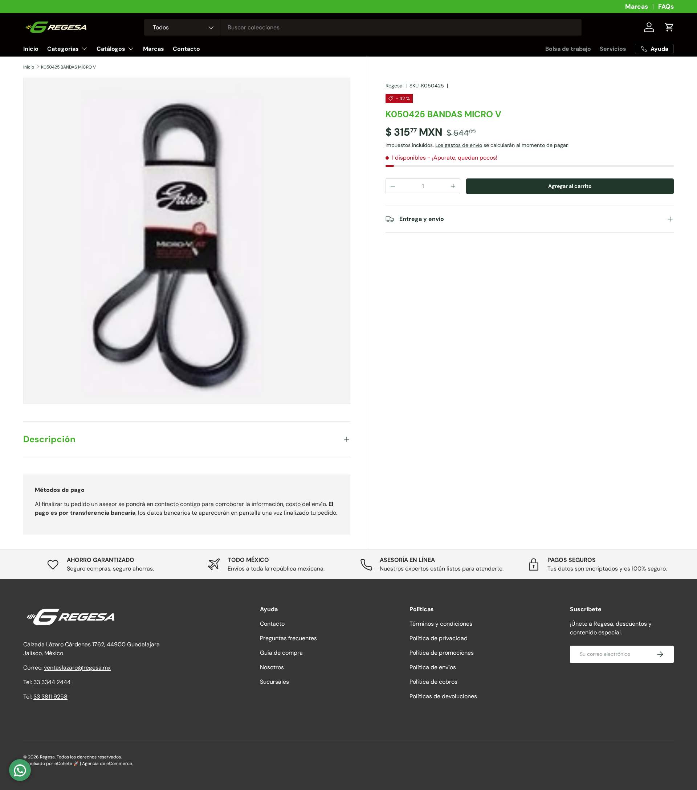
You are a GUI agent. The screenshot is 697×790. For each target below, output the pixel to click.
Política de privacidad (438, 638)
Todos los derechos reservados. (89, 757)
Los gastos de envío (458, 144)
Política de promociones (441, 653)
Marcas (636, 7)
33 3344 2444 (52, 682)
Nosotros (272, 667)
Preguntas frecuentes (288, 638)
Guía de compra (281, 653)
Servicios (613, 49)
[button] (669, 27)
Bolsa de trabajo (568, 49)
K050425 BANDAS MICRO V (68, 67)
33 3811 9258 (50, 696)
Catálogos (111, 49)
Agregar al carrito (570, 185)
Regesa (394, 85)
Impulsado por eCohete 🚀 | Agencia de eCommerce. (78, 763)
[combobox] (363, 27)
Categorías (63, 49)
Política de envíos (432, 667)
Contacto (186, 49)
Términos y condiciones (440, 624)
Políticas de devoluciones (443, 696)
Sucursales (274, 682)
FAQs (666, 7)
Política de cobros (433, 682)
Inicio (30, 49)
